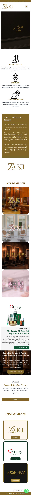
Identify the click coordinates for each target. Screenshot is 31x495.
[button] (26, 6)
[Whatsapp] (26, 491)
